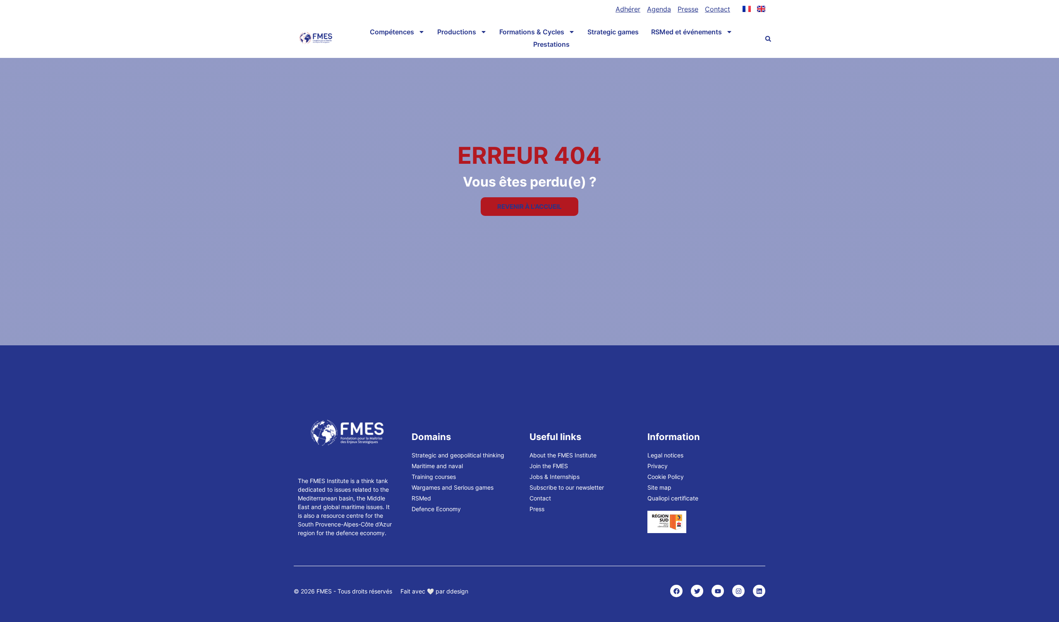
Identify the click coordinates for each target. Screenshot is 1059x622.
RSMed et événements (686, 32)
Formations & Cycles (531, 32)
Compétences (392, 32)
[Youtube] (718, 591)
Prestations (551, 44)
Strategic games (613, 32)
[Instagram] (738, 591)
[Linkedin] (759, 591)
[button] (768, 39)
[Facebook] (676, 591)
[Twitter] (697, 591)
